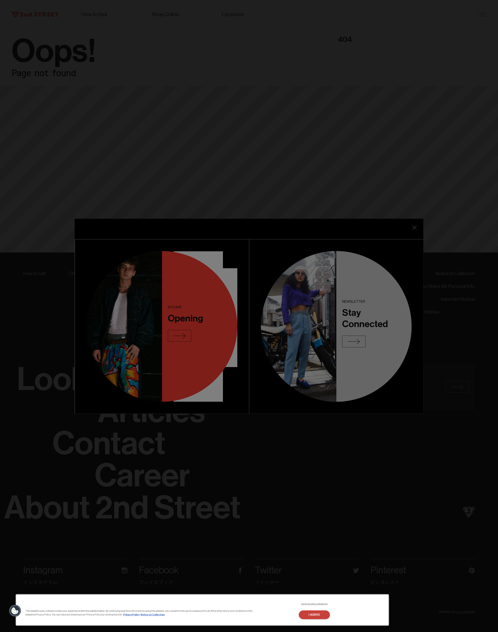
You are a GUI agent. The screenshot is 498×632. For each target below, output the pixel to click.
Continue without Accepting (314, 604)
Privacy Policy (131, 614)
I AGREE (314, 614)
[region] (202, 610)
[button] (15, 611)
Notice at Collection (152, 614)
